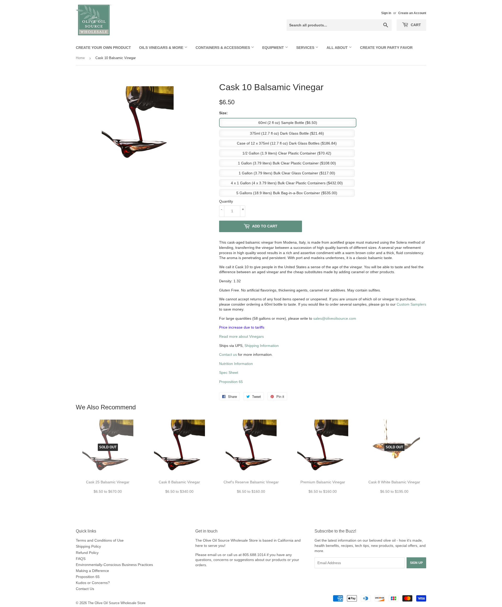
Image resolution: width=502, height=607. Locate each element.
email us (214, 555)
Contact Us (85, 589)
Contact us (228, 354)
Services (305, 47)
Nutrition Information (236, 364)
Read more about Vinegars (241, 336)
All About (338, 47)
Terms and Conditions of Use (100, 540)
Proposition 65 (231, 382)
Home (80, 58)
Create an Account (412, 13)
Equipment (273, 47)
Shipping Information (261, 345)
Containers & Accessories (223, 47)
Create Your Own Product (103, 47)
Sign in (386, 13)
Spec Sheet (228, 372)
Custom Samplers (411, 304)
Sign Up (416, 563)
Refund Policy (87, 553)
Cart (415, 25)
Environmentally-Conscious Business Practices (114, 565)
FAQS (80, 559)
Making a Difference (92, 571)
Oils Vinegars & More (161, 47)
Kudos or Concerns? (93, 583)
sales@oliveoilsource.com (334, 318)
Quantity (226, 201)
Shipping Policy (88, 546)
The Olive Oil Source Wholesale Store (116, 603)
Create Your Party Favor (386, 47)
